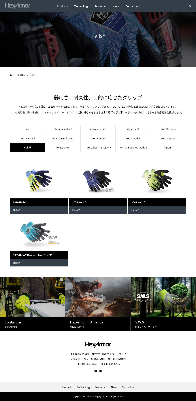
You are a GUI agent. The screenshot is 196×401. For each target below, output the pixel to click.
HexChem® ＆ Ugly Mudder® (98, 149)
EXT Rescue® (27, 138)
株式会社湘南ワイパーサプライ (109, 354)
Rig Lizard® (133, 129)
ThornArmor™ (98, 138)
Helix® (17, 210)
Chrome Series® (63, 129)
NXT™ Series (133, 138)
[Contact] (100, 370)
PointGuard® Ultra (62, 138)
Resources (100, 6)
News (116, 6)
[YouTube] (95, 370)
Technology (81, 6)
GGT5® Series (168, 129)
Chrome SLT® (98, 129)
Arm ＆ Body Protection (133, 147)
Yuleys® (168, 147)
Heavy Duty (62, 147)
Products (62, 6)
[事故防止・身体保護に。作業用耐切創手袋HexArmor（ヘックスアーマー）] (17, 6)
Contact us (132, 6)
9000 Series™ (168, 138)
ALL (28, 129)
